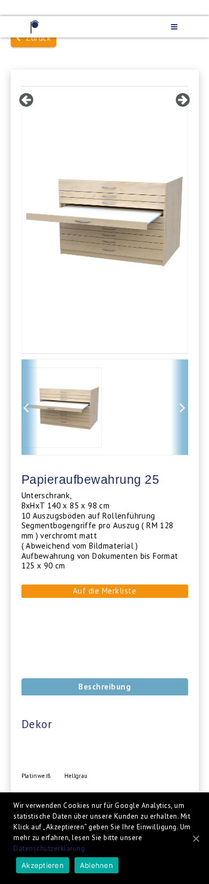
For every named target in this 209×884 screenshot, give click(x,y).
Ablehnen (96, 865)
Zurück (36, 38)
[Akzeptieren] (195, 838)
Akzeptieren (42, 865)
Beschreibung (104, 686)
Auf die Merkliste (105, 591)
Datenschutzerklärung (49, 848)
